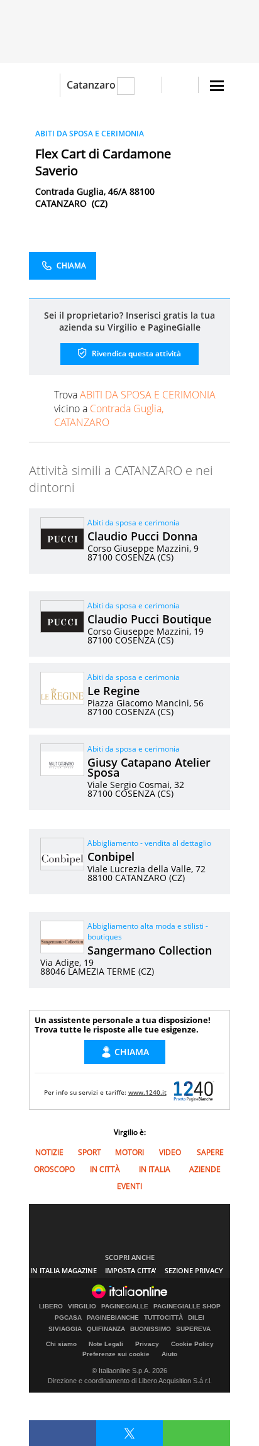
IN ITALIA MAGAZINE (63, 1270)
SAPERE (210, 1152)
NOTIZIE (49, 1152)
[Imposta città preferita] (44, 85)
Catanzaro (91, 85)
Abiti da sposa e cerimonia (133, 522)
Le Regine (113, 690)
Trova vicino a (135, 408)
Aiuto (169, 1353)
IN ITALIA (154, 1169)
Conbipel (111, 856)
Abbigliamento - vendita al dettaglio (149, 843)
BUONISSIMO (150, 1329)
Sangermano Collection (149, 950)
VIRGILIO (82, 1306)
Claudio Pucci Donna (142, 536)
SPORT (89, 1152)
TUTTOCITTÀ (163, 1318)
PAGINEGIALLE (124, 1306)
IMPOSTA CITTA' (131, 1270)
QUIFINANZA (106, 1329)
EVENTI (129, 1186)
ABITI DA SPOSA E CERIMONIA (89, 133)
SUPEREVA (193, 1329)
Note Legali (106, 1343)
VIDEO (170, 1152)
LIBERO (51, 1306)
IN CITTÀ (105, 1169)
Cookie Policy (192, 1343)
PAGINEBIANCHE (113, 1318)
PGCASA (68, 1318)
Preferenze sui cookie (116, 1353)
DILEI (196, 1318)
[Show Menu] (217, 86)
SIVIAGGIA (65, 1329)
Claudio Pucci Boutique (149, 619)
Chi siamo (61, 1343)
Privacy (147, 1343)
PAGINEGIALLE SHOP (187, 1306)
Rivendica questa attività (135, 353)
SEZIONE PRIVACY (194, 1270)
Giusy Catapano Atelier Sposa (149, 767)
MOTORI (129, 1152)
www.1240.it (147, 1092)
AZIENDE (205, 1169)
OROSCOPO (54, 1169)
